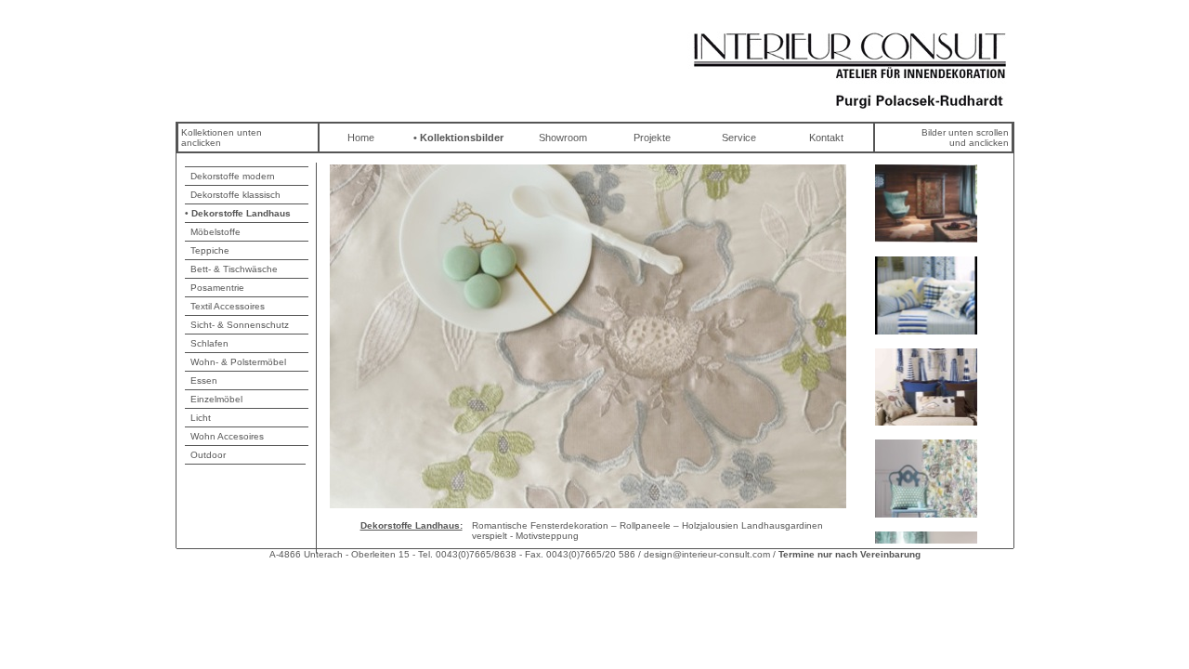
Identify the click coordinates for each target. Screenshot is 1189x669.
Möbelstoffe (213, 232)
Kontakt (826, 137)
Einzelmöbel (213, 399)
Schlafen (207, 343)
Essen (201, 380)
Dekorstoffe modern (230, 176)
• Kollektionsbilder (458, 137)
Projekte (652, 137)
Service (739, 137)
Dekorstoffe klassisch (233, 195)
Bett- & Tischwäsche (231, 269)
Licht (198, 418)
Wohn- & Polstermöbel (235, 362)
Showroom (563, 137)
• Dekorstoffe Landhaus (238, 213)
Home (360, 137)
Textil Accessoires (225, 306)
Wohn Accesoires (224, 436)
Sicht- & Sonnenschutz (237, 325)
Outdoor (205, 455)
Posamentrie (214, 287)
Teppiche (207, 250)
